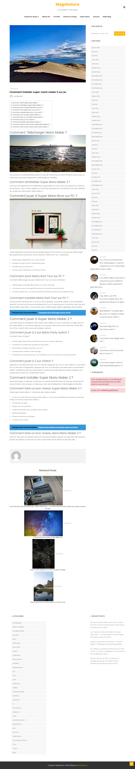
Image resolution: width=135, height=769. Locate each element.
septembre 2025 (97, 88)
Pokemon (16, 712)
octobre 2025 (96, 84)
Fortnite (56, 17)
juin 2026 (95, 51)
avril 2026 (95, 59)
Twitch (15, 748)
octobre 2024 (96, 132)
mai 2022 (94, 201)
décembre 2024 (97, 124)
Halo (14, 675)
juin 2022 (95, 197)
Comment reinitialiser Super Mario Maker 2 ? (27, 105)
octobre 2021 (96, 230)
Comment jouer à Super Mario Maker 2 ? (26, 115)
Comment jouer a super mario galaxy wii (47, 537)
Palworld (16, 700)
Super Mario (85, 17)
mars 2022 (95, 209)
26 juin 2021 (18, 96)
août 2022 (95, 189)
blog (14, 639)
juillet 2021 (95, 242)
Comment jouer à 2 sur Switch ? (23, 120)
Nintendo (16, 696)
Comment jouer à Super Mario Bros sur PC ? (27, 107)
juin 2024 (95, 145)
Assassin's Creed (18, 631)
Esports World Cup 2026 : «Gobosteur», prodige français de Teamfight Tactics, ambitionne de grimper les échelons (104, 660)
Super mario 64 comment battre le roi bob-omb (47, 602)
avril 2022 (95, 205)
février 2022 (96, 213)
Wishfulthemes (81, 765)
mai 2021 (94, 250)
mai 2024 (94, 149)
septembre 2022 (97, 185)
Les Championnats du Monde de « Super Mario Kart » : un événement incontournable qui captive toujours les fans (107, 634)
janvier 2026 (96, 72)
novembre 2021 (97, 226)
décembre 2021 (97, 221)
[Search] (124, 7)
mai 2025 (94, 104)
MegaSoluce (67, 4)
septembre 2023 (97, 165)
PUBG (14, 716)
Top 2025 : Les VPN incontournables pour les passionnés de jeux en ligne (112, 299)
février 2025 (96, 116)
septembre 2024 (97, 136)
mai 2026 (94, 55)
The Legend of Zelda (20, 740)
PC (13, 704)
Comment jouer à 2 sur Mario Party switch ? (27, 117)
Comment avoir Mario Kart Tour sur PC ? (26, 110)
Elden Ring (107, 17)
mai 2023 (94, 173)
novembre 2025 (97, 80)
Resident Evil (17, 724)
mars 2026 (95, 64)
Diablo (15, 651)
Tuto (14, 744)
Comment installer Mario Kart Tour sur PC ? (27, 112)
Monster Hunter (18, 691)
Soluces (103, 323)
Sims (14, 728)
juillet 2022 (96, 193)
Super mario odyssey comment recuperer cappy (47, 570)
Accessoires (17, 623)
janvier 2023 (96, 177)
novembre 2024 (97, 128)
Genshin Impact (18, 667)
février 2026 (96, 68)
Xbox (14, 752)
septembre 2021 (97, 234)
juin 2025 (95, 100)
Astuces (96, 17)
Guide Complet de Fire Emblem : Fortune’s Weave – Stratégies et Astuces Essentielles (106, 643)
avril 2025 (95, 108)
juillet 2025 (96, 96)
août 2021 (95, 238)
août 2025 (95, 92)
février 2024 (96, 157)
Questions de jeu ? (31, 17)
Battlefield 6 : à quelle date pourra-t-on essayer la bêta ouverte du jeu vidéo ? (112, 314)
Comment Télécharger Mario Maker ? (25, 103)
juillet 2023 (96, 169)
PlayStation (17, 708)
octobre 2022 (96, 181)
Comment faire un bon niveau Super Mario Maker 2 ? (31, 124)
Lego (14, 679)
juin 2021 (94, 246)
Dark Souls (17, 643)
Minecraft (46, 17)
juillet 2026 (96, 47)
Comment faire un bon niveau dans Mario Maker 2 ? (30, 127)
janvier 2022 (96, 217)
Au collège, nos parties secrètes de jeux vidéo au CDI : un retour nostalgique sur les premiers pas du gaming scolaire (107, 651)
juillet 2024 (96, 140)
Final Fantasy (17, 659)
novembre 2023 (97, 161)
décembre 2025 (97, 76)
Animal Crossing (69, 17)
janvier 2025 (96, 120)
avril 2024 (95, 153)
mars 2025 (95, 112)
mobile (15, 687)
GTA (14, 671)
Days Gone (16, 647)
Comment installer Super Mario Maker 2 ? (26, 122)
